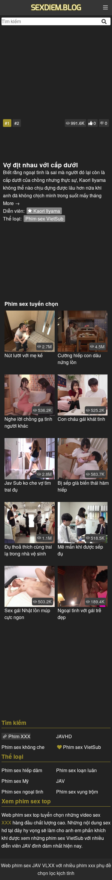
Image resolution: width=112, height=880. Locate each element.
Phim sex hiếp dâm (21, 770)
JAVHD (64, 736)
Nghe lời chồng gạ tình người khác (28, 422)
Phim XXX (19, 736)
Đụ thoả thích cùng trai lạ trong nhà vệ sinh (28, 550)
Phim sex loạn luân (76, 770)
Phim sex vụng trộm (77, 791)
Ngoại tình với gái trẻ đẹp (79, 614)
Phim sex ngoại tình (22, 791)
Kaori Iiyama (46, 210)
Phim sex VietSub (44, 218)
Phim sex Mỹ (15, 780)
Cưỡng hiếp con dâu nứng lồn (79, 359)
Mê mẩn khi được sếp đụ (80, 550)
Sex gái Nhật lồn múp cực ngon (27, 614)
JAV (60, 780)
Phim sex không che (23, 747)
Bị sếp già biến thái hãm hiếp (83, 486)
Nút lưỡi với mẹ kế (23, 355)
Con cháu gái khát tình (81, 418)
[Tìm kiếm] (105, 21)
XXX (6, 822)
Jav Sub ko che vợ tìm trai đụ (27, 486)
